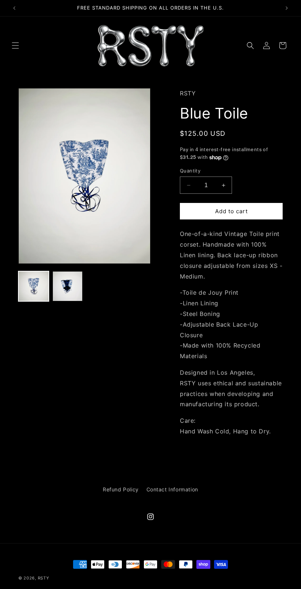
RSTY (43, 578)
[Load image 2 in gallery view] (67, 286)
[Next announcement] (287, 8)
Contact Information (172, 489)
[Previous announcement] (14, 8)
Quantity (190, 171)
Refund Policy (121, 489)
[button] (15, 45)
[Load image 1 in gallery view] (33, 286)
